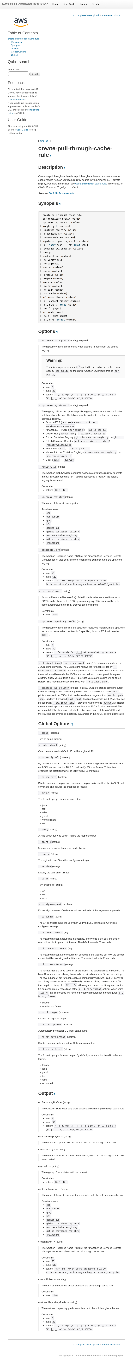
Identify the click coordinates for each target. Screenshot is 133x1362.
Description (17, 42)
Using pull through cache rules (91, 183)
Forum (83, 4)
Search (35, 73)
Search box (13, 69)
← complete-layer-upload (86, 15)
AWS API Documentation (62, 193)
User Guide (69, 4)
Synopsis (15, 45)
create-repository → (112, 15)
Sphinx (121, 1355)
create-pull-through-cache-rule (23, 38)
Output (14, 55)
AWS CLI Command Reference (25, 4)
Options (15, 48)
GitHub (95, 4)
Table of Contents (23, 33)
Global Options (18, 51)
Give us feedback (17, 99)
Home (55, 4)
